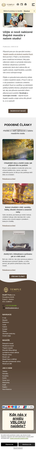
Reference (5, 322)
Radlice (4, 387)
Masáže (4, 320)
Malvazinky (6, 382)
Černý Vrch (6, 380)
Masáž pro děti (7, 363)
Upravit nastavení (18, 448)
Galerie (4, 327)
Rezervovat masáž (18, 111)
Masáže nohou (7, 354)
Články (4, 331)
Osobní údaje (6, 336)
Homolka (5, 373)
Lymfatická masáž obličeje (10, 352)
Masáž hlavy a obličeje (9, 359)
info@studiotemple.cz (12, 308)
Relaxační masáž (7, 343)
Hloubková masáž (8, 345)
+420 (11, 305)
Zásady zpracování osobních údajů (19, 438)
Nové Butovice (7, 389)
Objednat (27, 11)
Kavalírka (5, 376)
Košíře (4, 378)
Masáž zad (5, 357)
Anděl (4, 385)
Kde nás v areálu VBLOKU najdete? (18, 420)
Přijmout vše (9, 444)
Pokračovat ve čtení (8, 179)
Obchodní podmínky (8, 333)
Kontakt (4, 329)
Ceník (4, 324)
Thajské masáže (7, 348)
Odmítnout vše (26, 444)
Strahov (4, 371)
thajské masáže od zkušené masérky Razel (18, 54)
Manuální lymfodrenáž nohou (11, 361)
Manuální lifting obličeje (9, 350)
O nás (4, 318)
